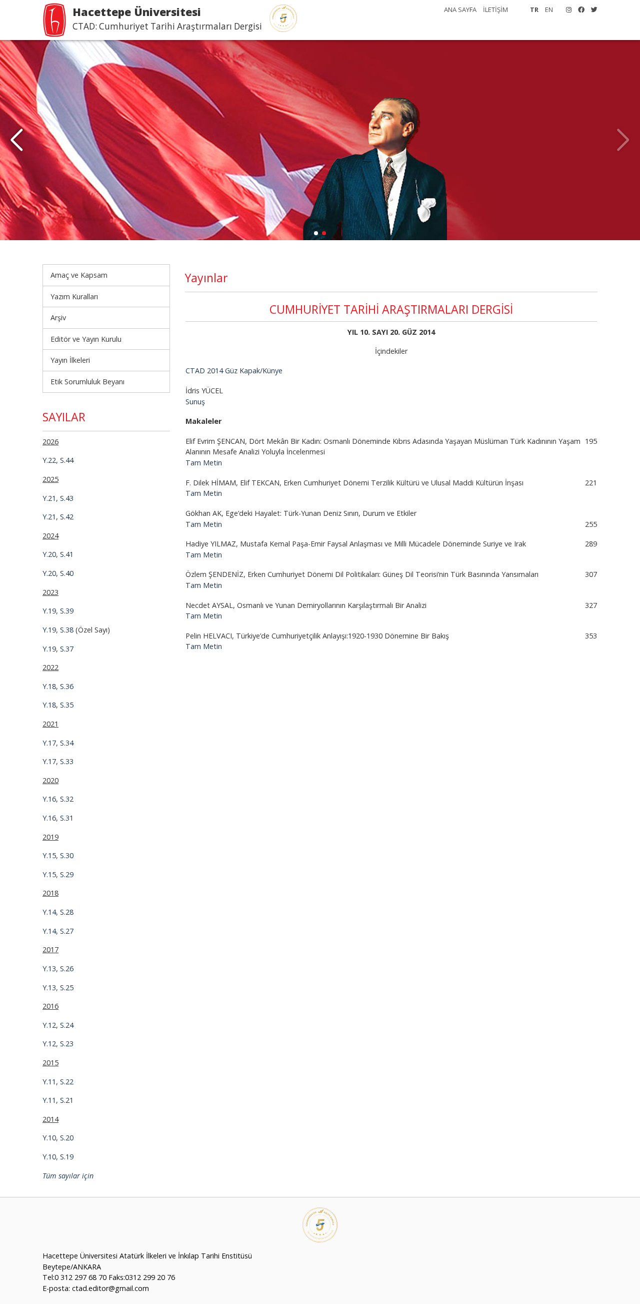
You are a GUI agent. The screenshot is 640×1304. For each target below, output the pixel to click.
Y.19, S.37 (58, 649)
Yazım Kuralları (74, 296)
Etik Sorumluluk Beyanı (87, 381)
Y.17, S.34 (58, 743)
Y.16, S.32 (58, 799)
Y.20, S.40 (58, 573)
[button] (17, 140)
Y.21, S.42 (58, 516)
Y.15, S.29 (58, 874)
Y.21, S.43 (58, 498)
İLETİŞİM (495, 9)
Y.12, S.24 (58, 1025)
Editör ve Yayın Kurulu (86, 339)
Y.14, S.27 (58, 931)
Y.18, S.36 (58, 686)
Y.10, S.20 (58, 1137)
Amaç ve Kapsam (79, 275)
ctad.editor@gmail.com (110, 1288)
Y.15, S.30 (58, 855)
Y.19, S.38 (58, 629)
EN (549, 9)
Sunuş (195, 401)
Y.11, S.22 (58, 1081)
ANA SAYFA (460, 9)
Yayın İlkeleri (70, 360)
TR (534, 9)
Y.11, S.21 (58, 1100)
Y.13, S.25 (58, 987)
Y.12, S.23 (58, 1043)
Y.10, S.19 (58, 1156)
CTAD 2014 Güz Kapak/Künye (234, 370)
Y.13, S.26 (58, 968)
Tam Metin (204, 462)
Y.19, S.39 (58, 610)
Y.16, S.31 (58, 818)
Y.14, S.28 (58, 912)
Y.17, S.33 (58, 761)
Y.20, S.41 (58, 554)
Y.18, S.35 (58, 705)
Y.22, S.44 (58, 460)
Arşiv (58, 317)
